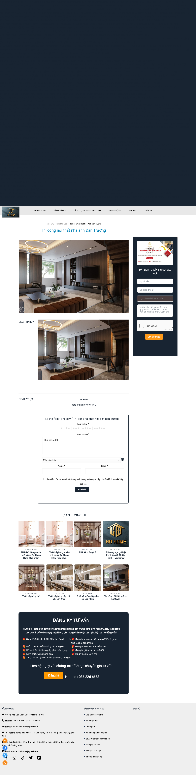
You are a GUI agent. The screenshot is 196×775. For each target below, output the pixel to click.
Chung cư (90, 727)
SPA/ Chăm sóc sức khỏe (98, 739)
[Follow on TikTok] (22, 759)
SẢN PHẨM (59, 211)
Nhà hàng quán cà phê (96, 733)
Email (104, 466)
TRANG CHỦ (39, 211)
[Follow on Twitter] (31, 759)
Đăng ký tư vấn (93, 745)
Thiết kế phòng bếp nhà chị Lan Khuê (59, 597)
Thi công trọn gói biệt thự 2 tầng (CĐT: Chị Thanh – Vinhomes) (116, 555)
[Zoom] (22, 309)
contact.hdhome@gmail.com (24, 727)
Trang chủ (50, 224)
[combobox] (155, 299)
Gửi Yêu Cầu (154, 337)
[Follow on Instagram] (14, 759)
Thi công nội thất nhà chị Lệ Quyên (116, 597)
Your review (83, 434)
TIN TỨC (133, 211)
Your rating (83, 424)
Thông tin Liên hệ (94, 757)
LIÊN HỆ (148, 211)
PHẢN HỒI (114, 211)
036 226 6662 (19, 720)
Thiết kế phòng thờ (87, 552)
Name (61, 466)
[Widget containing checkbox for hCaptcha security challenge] (155, 325)
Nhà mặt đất (62, 224)
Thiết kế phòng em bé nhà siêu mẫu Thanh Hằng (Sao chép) (31, 555)
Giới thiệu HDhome (94, 715)
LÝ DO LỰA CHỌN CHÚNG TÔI (87, 211)
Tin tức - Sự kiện (93, 751)
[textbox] (155, 298)
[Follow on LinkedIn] (39, 759)
